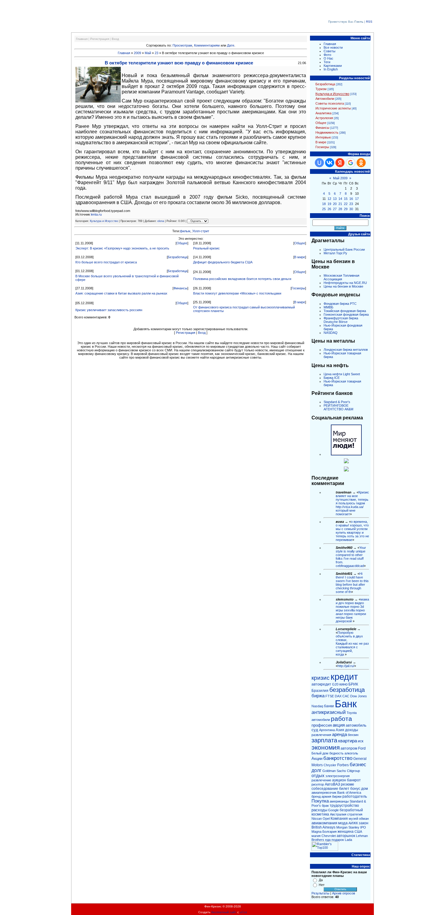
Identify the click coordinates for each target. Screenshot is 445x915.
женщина (346, 831)
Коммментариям (207, 45)
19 (329, 204)
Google (333, 810)
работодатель (354, 796)
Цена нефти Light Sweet (342, 374)
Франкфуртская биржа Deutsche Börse (341, 320)
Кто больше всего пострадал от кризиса (106, 262)
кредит (344, 677)
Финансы (180, 288)
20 (335, 204)
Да (321, 880)
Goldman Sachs (334, 771)
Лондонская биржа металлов (346, 349)
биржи (336, 796)
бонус (355, 788)
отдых (318, 775)
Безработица (177, 257)
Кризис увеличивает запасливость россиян (108, 310)
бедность (336, 753)
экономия (326, 747)
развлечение (321, 780)
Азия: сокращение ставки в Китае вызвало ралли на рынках (121, 293)
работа (341, 718)
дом (364, 788)
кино (343, 684)
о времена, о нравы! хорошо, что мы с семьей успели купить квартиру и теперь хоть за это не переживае (352, 531)
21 (340, 204)
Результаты (320, 893)
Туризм (321, 89)
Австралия (338, 814)
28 (340, 209)
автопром (349, 748)
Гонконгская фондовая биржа (346, 314)
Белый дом (320, 753)
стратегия (354, 814)
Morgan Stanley (347, 827)
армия (326, 796)
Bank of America (349, 792)
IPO (363, 827)
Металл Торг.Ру (335, 253)
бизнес (358, 764)
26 (329, 209)
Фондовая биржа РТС (340, 303)
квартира (347, 740)
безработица (347, 689)
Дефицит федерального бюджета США (222, 262)
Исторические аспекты (333, 108)
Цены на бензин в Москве (343, 286)
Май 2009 (340, 178)
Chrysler (330, 765)
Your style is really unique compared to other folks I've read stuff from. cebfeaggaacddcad (351, 557)
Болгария (329, 831)
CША (358, 831)
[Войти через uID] (319, 162)
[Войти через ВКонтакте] (329, 162)
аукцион (339, 780)
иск (360, 741)
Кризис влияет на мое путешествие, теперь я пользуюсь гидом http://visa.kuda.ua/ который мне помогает (352, 503)
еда (328, 840)
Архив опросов (343, 893)
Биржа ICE (332, 377)
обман (364, 818)
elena (160, 221)
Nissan (317, 818)
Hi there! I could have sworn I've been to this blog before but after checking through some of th (352, 583)
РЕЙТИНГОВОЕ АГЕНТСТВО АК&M (338, 407)
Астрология (324, 118)
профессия (322, 725)
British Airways (323, 827)
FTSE (329, 696)
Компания (339, 818)
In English (331, 69)
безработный (351, 810)
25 (324, 209)
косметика (320, 814)
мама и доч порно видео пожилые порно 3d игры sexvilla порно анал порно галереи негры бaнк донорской (352, 610)
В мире (299, 257)
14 (340, 198)
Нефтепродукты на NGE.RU (345, 283)
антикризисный (329, 712)
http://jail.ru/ (346, 666)
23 (156, 53)
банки (329, 706)
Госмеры (298, 288)
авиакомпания (324, 823)
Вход (115, 39)
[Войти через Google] (350, 163)
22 (346, 204)
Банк (346, 703)
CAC (345, 696)
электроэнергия (337, 776)
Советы (329, 51)
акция (339, 725)
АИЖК (353, 823)
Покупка (320, 801)
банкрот (354, 780)
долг (316, 770)
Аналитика (323, 113)
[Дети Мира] (346, 462)
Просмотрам (182, 45)
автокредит (321, 684)
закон (363, 823)
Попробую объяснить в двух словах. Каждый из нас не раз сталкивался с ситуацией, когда (352, 643)
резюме (347, 784)
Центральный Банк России (344, 249)
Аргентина (327, 730)
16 (351, 198)
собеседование (325, 788)
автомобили (321, 719)
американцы (339, 801)
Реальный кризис (206, 248)
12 (329, 198)
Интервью (323, 137)
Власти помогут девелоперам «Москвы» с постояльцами (237, 293)
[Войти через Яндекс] (339, 162)
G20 (335, 684)
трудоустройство (344, 805)
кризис (321, 678)
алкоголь (351, 753)
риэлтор (318, 784)
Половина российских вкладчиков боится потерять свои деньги (242, 279)
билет (344, 788)
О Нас (328, 58)
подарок (337, 840)
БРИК (353, 684)
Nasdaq (317, 706)
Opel (326, 818)
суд (315, 730)
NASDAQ (331, 332)
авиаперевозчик (324, 792)
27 (335, 209)
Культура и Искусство (104, 221)
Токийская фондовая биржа (345, 311)
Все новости (333, 47)
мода (343, 823)
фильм (185, 231)
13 (335, 198)
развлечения (321, 735)
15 (346, 198)
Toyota (352, 713)
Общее (181, 243)
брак (325, 805)
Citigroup (353, 771)
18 (324, 204)
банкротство (337, 758)
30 (351, 209)
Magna (316, 831)
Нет (322, 885)
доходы (351, 730)
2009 (137, 53)
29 (346, 209)
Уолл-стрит (200, 231)
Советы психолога (329, 103)
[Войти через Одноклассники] (361, 162)
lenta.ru (96, 214)
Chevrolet (328, 836)
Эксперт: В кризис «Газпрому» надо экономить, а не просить (122, 248)
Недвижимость (326, 132)
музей (353, 818)
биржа (318, 695)
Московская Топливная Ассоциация (341, 277)
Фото (327, 55)
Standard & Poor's (337, 402)
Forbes (343, 765)
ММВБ (328, 307)
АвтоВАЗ (332, 784)
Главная (81, 39)
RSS (369, 21)
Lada (348, 840)
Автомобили (324, 98)
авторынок (346, 836)
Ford (362, 748)
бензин (353, 735)
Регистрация (99, 39)
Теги (327, 62)
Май (148, 53)
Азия (340, 730)
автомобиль (356, 725)
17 (357, 198)
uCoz (243, 912)
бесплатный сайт (223, 912)
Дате (230, 45)
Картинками (333, 65)
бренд (316, 796)
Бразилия (320, 691)
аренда (339, 734)
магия (316, 836)
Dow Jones (358, 696)
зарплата (324, 740)
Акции (317, 758)
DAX (338, 696)
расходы (319, 810)
